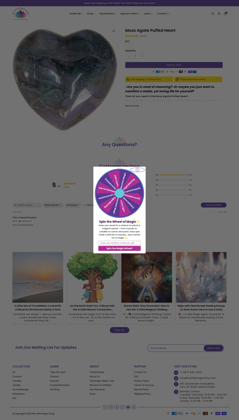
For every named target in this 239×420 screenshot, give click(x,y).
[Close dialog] (137, 170)
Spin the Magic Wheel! (119, 248)
